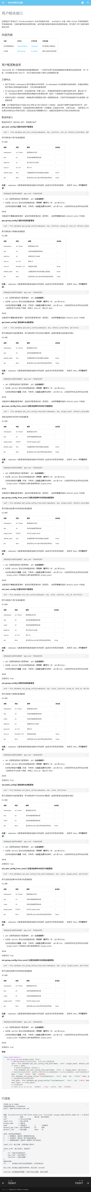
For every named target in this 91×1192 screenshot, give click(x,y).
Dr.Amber (34, 51)
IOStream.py (21, 51)
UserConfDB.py (22, 46)
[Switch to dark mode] (82, 2)
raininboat (34, 46)
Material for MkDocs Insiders (19, 1189)
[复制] (87, 132)
